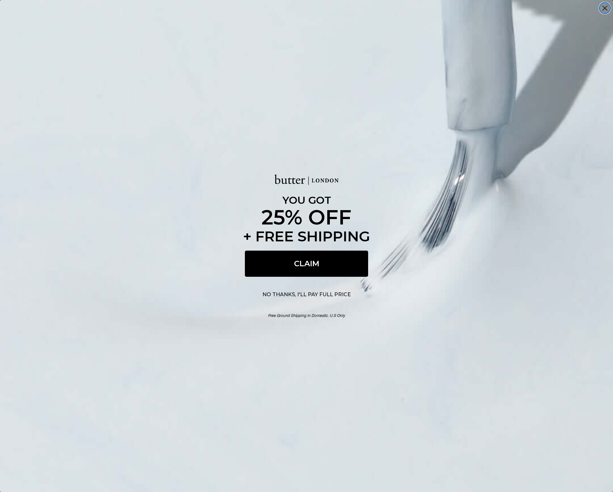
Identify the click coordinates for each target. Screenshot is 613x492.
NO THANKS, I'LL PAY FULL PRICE (306, 294)
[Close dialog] (604, 8)
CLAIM (306, 263)
